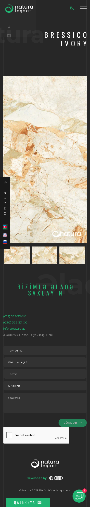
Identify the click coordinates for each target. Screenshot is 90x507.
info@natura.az (14, 328)
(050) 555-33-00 (15, 322)
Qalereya (26, 502)
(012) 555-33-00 (14, 316)
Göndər (71, 422)
